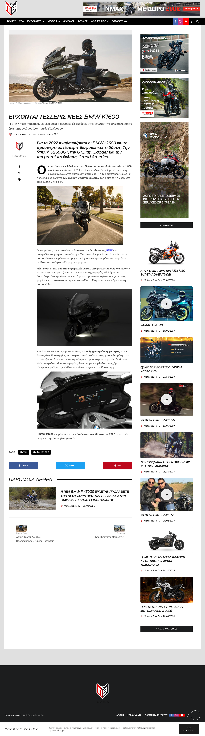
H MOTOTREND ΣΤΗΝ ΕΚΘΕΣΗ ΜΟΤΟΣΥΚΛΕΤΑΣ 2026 (162, 609)
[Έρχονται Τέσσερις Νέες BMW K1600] (70, 66)
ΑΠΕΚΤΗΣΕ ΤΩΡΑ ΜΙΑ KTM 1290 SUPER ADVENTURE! (162, 272)
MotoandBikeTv (22, 134)
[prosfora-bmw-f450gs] (32, 498)
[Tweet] (19, 173)
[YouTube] (186, 21)
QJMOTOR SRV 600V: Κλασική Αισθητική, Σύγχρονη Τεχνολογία (162, 561)
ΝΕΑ (21, 21)
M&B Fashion (99, 21)
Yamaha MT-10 (151, 325)
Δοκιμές (68, 21)
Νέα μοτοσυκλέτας (42, 134)
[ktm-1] (166, 254)
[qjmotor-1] (166, 540)
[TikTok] (192, 21)
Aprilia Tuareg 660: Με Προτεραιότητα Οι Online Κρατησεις (35, 537)
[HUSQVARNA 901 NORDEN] (166, 445)
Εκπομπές (34, 21)
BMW (109, 250)
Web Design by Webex (33, 715)
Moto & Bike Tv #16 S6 (157, 420)
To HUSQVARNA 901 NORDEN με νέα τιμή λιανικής (165, 464)
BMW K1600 (41, 452)
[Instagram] (180, 21)
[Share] (19, 166)
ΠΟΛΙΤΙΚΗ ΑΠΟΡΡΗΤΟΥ (156, 715)
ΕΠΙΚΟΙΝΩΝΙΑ (120, 21)
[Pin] (19, 179)
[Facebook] (175, 21)
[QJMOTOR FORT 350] (166, 350)
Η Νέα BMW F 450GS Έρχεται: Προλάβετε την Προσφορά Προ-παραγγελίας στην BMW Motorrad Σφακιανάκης (95, 496)
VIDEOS (52, 21)
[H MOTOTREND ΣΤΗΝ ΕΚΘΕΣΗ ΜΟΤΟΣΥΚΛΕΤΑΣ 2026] (166, 590)
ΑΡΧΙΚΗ (11, 21)
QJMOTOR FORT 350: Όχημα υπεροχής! (161, 369)
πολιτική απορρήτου (146, 728)
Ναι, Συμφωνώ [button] (189, 729)
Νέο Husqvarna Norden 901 (110, 535)
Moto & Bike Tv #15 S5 (157, 515)
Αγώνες (82, 21)
